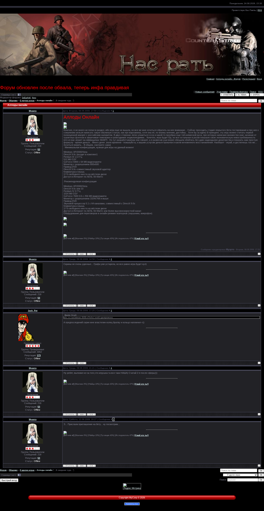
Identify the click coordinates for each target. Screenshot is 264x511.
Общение (13, 101)
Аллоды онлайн (44, 101)
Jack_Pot (32, 310)
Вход (259, 79)
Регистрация (248, 79)
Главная (210, 79)
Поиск (253, 91)
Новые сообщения (204, 91)
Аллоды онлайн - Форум (228, 79)
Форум (3, 101)
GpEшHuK (26, 98)
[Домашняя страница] (81, 254)
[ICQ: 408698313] (91, 254)
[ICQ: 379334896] (81, 363)
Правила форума (239, 91)
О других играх (27, 101)
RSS (260, 10)
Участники (222, 91)
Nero (34, 98)
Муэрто (33, 111)
